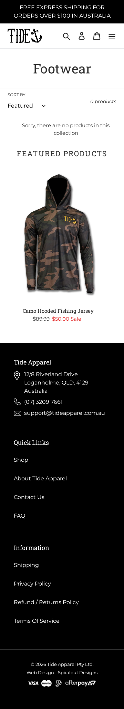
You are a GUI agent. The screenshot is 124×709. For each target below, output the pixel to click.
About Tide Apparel (40, 478)
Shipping (26, 565)
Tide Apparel (61, 664)
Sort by (16, 94)
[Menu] (112, 35)
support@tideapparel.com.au (64, 413)
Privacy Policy (32, 583)
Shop (21, 460)
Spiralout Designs (77, 672)
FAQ (19, 515)
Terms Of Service (37, 621)
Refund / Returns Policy (46, 602)
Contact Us (29, 497)
